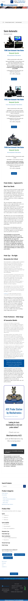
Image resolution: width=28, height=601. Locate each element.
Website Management (9, 600)
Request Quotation (17, 585)
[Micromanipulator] (9, 4)
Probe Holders (6, 500)
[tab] (14, 451)
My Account (4, 561)
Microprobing (7, 526)
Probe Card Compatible (9, 528)
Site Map (17, 583)
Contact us (6, 293)
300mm (6, 519)
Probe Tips (5, 497)
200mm (6, 517)
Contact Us (4, 566)
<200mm (6, 515)
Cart (3, 565)
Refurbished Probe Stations (7, 504)
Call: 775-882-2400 (7, 554)
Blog (21, 587)
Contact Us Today (8, 557)
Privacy (17, 589)
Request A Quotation (19, 554)
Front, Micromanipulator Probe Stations (14, 104)
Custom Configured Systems (10, 537)
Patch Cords (5, 502)
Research (6, 539)
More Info (14, 79)
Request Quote (14, 573)
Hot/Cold (6, 524)
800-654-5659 (22, 2)
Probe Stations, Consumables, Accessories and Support (14, 451)
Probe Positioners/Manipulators (9, 499)
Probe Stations (5, 493)
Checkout (4, 563)
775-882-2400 (21, 1)
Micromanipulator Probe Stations (14, 55)
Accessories (4, 495)
